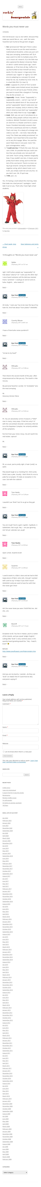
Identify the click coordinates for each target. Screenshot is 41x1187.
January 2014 (7, 980)
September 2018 (8, 856)
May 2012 (6, 1030)
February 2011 (7, 1068)
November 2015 (8, 927)
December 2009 (7, 1104)
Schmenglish (22, 228)
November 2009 (8, 1106)
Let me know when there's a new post (18, 752)
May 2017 (6, 884)
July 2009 (5, 1116)
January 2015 (7, 952)
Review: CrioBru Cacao (9, 798)
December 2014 (7, 954)
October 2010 (7, 1078)
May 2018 (6, 861)
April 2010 (6, 1094)
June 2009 (6, 1119)
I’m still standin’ (7, 800)
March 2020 (6, 838)
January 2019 (7, 853)
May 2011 (6, 1061)
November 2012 (8, 1015)
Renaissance (6, 795)
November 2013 (8, 985)
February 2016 (7, 919)
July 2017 (5, 879)
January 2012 (7, 1040)
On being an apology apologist (12, 803)
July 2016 (5, 906)
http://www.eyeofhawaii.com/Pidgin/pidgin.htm (19, 651)
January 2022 (7, 823)
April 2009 (6, 1124)
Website (5, 743)
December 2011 (7, 1043)
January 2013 (7, 1010)
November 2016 (8, 896)
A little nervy (6, 788)
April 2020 (6, 836)
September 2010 (8, 1081)
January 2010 (7, 1101)
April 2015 (6, 944)
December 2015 (7, 924)
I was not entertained (9, 790)
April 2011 (6, 1063)
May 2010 (6, 1091)
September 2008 (8, 1142)
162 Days (5, 805)
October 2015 (7, 929)
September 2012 (8, 1020)
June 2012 (6, 1028)
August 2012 (6, 1023)
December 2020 (7, 828)
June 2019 (6, 848)
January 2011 (7, 1071)
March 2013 (6, 1005)
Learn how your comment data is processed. (20, 761)
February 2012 (7, 1038)
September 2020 (8, 831)
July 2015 (5, 937)
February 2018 (7, 863)
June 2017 (6, 881)
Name (5, 727)
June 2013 (6, 997)
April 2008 (6, 1154)
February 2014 (7, 977)
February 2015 (7, 949)
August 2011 (6, 1053)
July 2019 (5, 846)
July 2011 (5, 1056)
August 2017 (6, 876)
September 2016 (8, 901)
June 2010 (6, 1088)
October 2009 (7, 1109)
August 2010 (6, 1083)
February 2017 (7, 889)
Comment (7, 704)
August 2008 (6, 1144)
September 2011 (8, 1051)
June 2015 (6, 939)
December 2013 (7, 982)
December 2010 (7, 1073)
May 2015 (6, 942)
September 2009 (8, 1111)
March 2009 (6, 1126)
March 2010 (6, 1096)
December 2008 (7, 1134)
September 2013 (8, 990)
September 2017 (8, 874)
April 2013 (6, 1003)
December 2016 (7, 894)
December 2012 (7, 1013)
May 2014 (6, 970)
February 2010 (7, 1099)
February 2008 (7, 1159)
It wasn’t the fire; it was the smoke (13, 793)
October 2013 (7, 987)
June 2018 (6, 858)
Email (5, 735)
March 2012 (6, 1035)
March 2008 (6, 1157)
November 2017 (8, 869)
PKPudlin (14, 366)
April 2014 (6, 972)
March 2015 (6, 947)
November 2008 (8, 1136)
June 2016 (6, 909)
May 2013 (6, 1000)
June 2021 (6, 826)
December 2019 (7, 843)
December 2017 (7, 866)
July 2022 (5, 818)
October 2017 (7, 871)
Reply (4, 287)
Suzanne (14, 566)
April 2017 (6, 886)
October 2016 (7, 899)
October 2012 (7, 1018)
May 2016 (6, 912)
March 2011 (6, 1066)
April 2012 (6, 1033)
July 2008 (5, 1147)
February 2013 (7, 1008)
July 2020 (5, 833)
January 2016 (7, 922)
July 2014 (5, 965)
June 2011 (6, 1058)
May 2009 (6, 1121)
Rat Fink (6, 231)
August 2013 (6, 992)
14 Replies (6, 32)
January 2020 (7, 841)
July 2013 (5, 995)
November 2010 (8, 1076)
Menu (20, 6)
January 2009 (7, 1131)
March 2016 (6, 917)
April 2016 (6, 914)
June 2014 (6, 967)
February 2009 (7, 1129)
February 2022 (7, 820)
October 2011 (7, 1048)
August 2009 (6, 1114)
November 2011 (8, 1045)
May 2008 (6, 1152)
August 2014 (6, 962)
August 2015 (6, 934)
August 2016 (6, 904)
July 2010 (5, 1086)
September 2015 (8, 932)
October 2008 (7, 1139)
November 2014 (8, 957)
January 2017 (7, 891)
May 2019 (6, 851)
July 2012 (5, 1025)
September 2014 (8, 960)
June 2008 (6, 1149)
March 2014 (6, 975)
